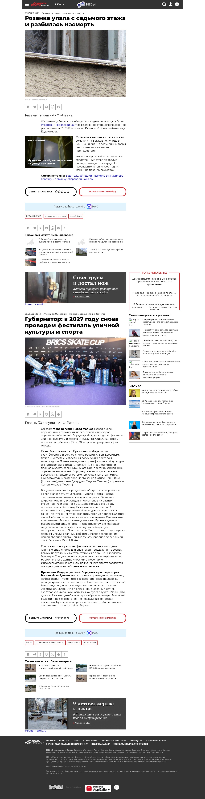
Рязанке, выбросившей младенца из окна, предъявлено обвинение (106, 240)
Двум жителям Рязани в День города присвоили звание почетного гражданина (154, 282)
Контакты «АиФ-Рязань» (58, 741)
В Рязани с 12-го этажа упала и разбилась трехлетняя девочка (54, 260)
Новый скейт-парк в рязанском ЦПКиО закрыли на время (105, 666)
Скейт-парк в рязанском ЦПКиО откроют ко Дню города (55, 677)
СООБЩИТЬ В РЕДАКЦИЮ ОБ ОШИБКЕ (130, 744)
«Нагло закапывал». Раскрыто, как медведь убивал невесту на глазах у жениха (160, 343)
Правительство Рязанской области (42, 406)
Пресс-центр (136, 741)
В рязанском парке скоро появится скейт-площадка (102, 677)
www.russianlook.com (36, 99)
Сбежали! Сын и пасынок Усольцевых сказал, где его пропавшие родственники (161, 364)
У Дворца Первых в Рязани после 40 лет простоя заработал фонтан (154, 294)
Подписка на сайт (100, 744)
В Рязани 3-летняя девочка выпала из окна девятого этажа (54, 240)
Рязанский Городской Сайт (59, 124)
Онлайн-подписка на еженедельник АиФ (67, 744)
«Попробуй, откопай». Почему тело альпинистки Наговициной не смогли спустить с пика (160, 332)
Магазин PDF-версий (156, 741)
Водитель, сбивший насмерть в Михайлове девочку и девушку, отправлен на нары (82, 177)
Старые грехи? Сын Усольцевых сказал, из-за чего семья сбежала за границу (160, 322)
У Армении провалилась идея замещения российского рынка (157, 412)
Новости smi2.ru (35, 304)
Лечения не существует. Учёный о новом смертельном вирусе (159, 352)
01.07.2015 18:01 (32, 13)
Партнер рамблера (73, 787)
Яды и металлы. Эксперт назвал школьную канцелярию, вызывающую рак (158, 374)
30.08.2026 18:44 (33, 314)
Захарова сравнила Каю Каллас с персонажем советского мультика (159, 423)
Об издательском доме (114, 741)
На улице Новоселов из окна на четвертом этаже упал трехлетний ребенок (56, 252)
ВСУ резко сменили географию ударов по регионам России (157, 402)
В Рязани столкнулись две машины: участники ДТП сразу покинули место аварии (154, 307)
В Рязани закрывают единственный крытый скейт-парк (56, 666)
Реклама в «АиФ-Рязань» (86, 741)
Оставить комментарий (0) (102, 192)
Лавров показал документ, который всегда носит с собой (159, 434)
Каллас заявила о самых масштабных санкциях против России (160, 391)
